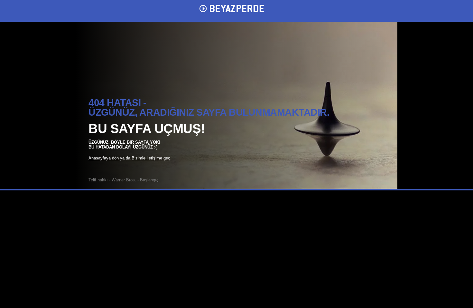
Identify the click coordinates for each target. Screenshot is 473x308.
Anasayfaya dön (103, 158)
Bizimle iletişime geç (151, 158)
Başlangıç (149, 180)
